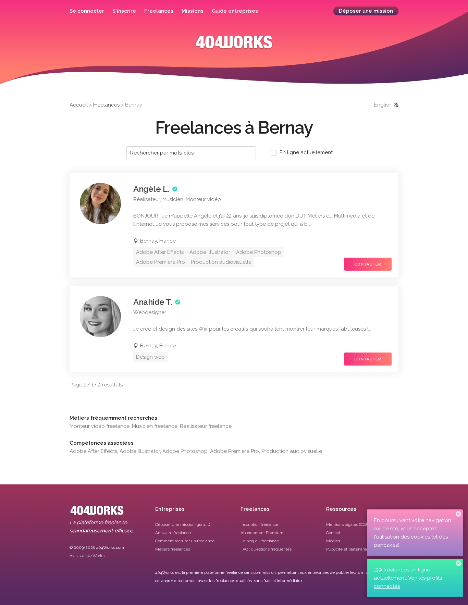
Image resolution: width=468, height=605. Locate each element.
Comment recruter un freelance (184, 541)
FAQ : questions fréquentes (266, 549)
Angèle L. (151, 189)
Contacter (367, 264)
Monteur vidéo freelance (100, 426)
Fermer (458, 514)
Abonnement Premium (262, 532)
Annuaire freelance (173, 532)
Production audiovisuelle (291, 451)
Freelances (158, 11)
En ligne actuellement (306, 152)
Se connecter (87, 11)
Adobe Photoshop (185, 451)
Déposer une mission (366, 11)
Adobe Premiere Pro (234, 451)
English (383, 105)
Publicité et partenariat (347, 549)
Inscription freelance (259, 524)
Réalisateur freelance (206, 426)
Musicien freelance (154, 426)
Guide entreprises (235, 11)
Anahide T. (152, 302)
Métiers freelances (172, 549)
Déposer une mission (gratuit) (182, 524)
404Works (234, 47)
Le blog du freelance (260, 541)
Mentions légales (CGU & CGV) (354, 524)
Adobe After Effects (93, 451)
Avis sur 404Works (87, 555)
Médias (333, 541)
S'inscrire (124, 11)
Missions (193, 11)
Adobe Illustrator (140, 451)
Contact (333, 532)
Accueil (79, 105)
